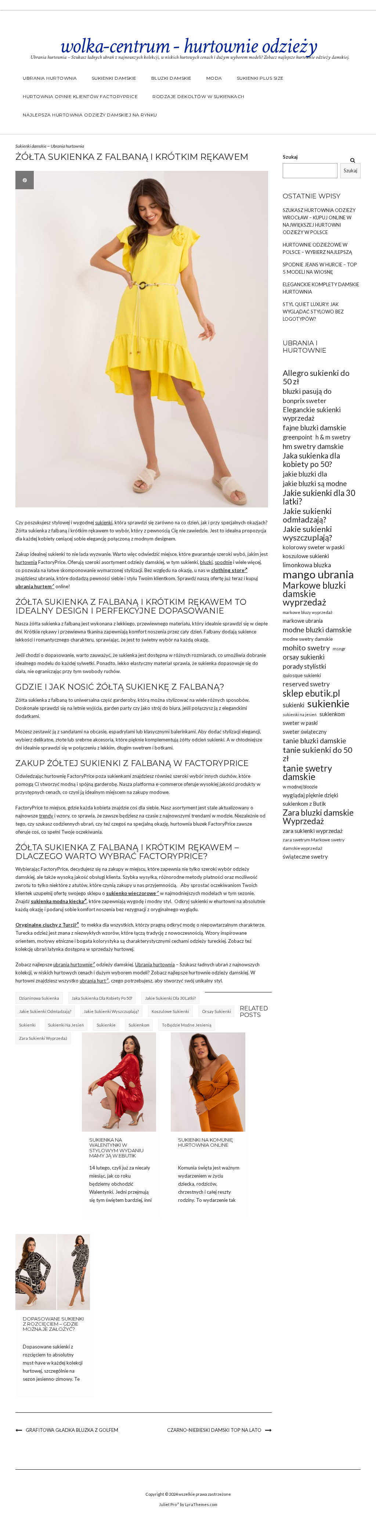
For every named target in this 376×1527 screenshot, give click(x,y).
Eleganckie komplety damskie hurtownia (321, 288)
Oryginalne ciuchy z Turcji (45, 925)
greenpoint (297, 437)
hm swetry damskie (313, 446)
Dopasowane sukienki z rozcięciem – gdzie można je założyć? (53, 1324)
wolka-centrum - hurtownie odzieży (188, 46)
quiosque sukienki (302, 675)
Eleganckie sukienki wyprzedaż (312, 414)
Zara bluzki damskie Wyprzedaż (318, 816)
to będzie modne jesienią (187, 1025)
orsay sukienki (216, 1011)
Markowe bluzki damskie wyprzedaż (314, 593)
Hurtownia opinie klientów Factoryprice (80, 96)
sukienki (103, 522)
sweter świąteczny (304, 732)
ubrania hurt (93, 981)
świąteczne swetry (305, 856)
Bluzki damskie (171, 78)
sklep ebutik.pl (311, 693)
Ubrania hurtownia (50, 78)
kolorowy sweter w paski (313, 547)
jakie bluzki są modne (315, 483)
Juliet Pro (168, 1504)
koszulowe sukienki (170, 1011)
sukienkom (139, 1025)
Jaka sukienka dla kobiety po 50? (102, 998)
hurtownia (26, 562)
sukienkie (106, 1025)
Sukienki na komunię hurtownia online (205, 1142)
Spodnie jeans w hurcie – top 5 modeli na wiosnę (320, 268)
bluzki (206, 562)
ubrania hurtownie (72, 964)
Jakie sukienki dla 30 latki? (170, 998)
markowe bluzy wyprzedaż (307, 612)
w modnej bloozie (300, 787)
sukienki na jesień (66, 1025)
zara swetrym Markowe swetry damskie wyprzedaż (313, 844)
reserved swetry (306, 684)
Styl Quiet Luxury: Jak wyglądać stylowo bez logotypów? (313, 311)
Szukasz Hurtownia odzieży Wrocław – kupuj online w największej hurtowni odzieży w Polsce (319, 221)
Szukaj (290, 157)
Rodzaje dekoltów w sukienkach (198, 96)
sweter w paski (300, 723)
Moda (214, 78)
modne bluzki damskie (317, 629)
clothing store (228, 570)
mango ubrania (318, 574)
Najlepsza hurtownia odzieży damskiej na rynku (90, 115)
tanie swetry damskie (307, 772)
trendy (46, 816)
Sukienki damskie (114, 78)
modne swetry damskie (308, 639)
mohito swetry (306, 647)
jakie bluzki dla (305, 474)
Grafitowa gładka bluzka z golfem (72, 1430)
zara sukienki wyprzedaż (43, 1038)
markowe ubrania (303, 621)
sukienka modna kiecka (57, 901)
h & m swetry (332, 437)
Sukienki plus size (260, 78)
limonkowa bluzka (307, 565)
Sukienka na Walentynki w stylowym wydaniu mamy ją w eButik (116, 1147)
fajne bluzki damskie (314, 427)
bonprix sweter (304, 400)
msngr (339, 648)
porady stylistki (304, 666)
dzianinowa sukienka (39, 998)
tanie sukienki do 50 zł (317, 754)
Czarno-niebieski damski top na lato (214, 1430)
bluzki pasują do (307, 391)
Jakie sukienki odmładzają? (45, 1011)
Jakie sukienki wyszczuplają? (111, 1011)
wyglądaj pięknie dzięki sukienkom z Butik (310, 799)
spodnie (223, 562)
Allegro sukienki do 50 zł (316, 377)
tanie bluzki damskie (314, 740)
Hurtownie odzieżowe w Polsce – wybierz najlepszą (317, 248)
